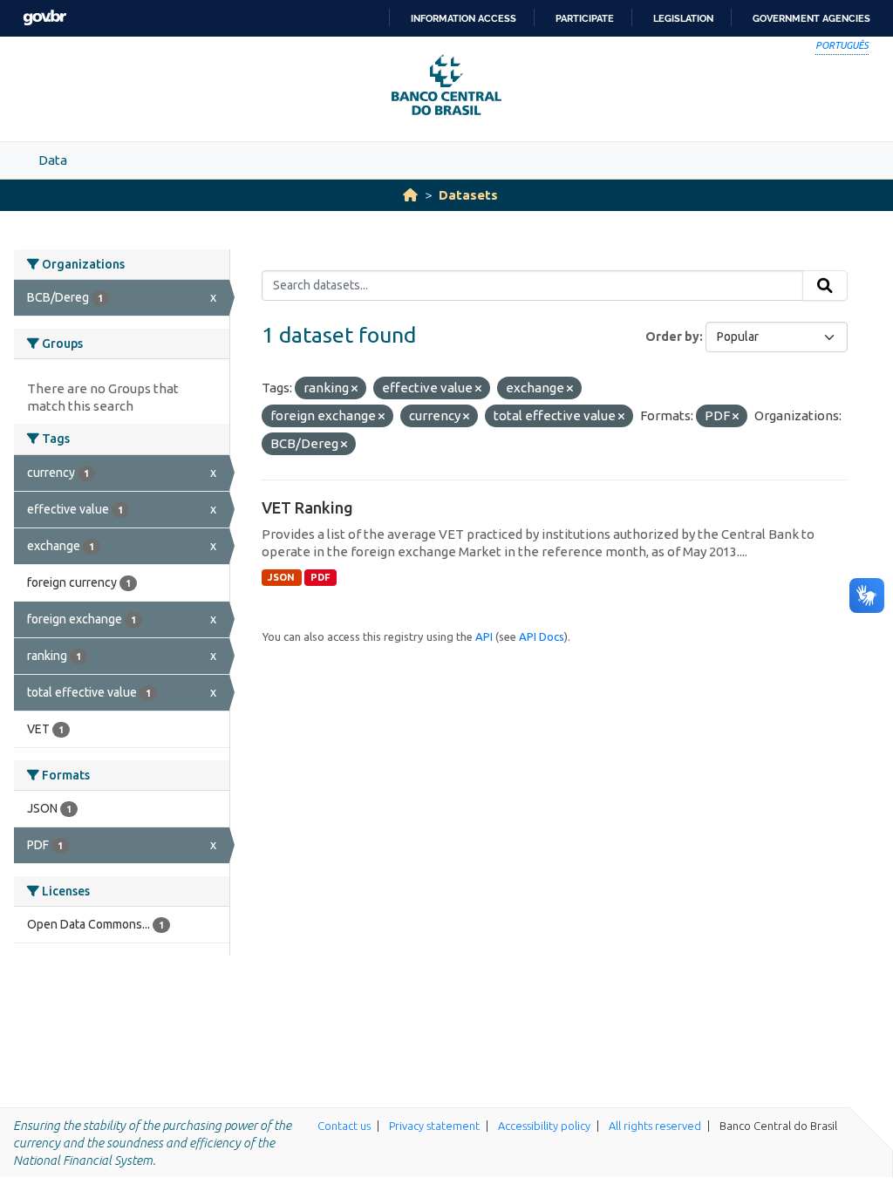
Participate (585, 18)
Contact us (344, 1126)
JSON (281, 577)
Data (52, 160)
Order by (672, 337)
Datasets (468, 194)
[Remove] (354, 389)
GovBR (44, 18)
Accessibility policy (544, 1126)
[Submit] (825, 286)
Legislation (683, 18)
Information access (463, 18)
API (484, 636)
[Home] (410, 194)
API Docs (541, 636)
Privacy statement (434, 1126)
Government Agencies (811, 18)
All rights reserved (655, 1126)
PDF (320, 577)
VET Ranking (307, 507)
